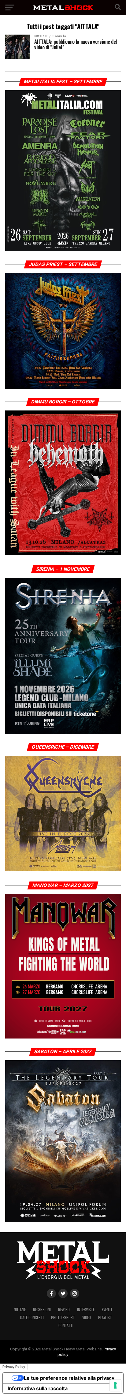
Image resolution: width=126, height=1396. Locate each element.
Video (86, 1317)
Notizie (20, 1309)
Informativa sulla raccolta (38, 1388)
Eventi (107, 1309)
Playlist (105, 1317)
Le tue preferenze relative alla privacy (69, 1378)
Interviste (85, 1309)
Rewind (64, 1309)
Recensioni (42, 1309)
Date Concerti (32, 1317)
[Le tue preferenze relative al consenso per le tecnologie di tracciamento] (115, 1385)
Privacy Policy (13, 1366)
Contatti (65, 1325)
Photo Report (63, 1317)
